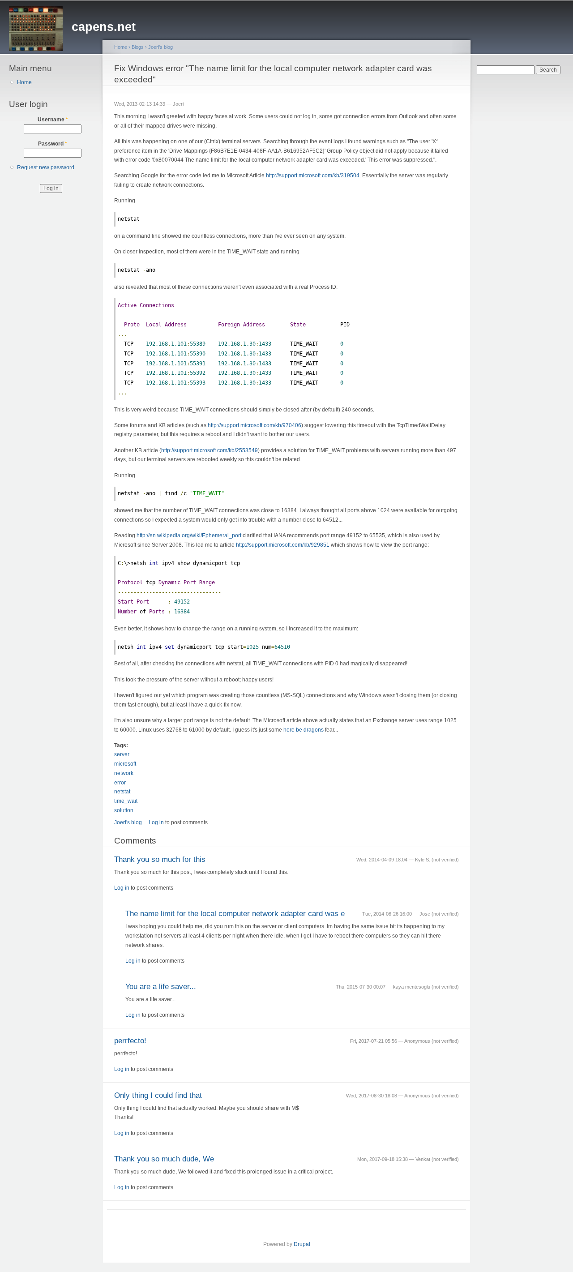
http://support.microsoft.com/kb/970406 (254, 425)
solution (123, 810)
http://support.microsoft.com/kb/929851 (282, 545)
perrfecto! (130, 1040)
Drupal (302, 1244)
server (121, 754)
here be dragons (303, 730)
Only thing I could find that (158, 1095)
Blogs (138, 47)
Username (53, 119)
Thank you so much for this (159, 859)
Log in (156, 822)
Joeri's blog (160, 47)
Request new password (45, 167)
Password (52, 144)
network (123, 773)
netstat (122, 791)
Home (24, 82)
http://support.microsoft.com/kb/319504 (312, 175)
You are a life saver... (160, 986)
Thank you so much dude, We (164, 1159)
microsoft (125, 764)
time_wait (125, 801)
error (120, 782)
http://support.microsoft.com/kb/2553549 (209, 450)
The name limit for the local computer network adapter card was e (235, 913)
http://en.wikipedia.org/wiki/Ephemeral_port (189, 535)
